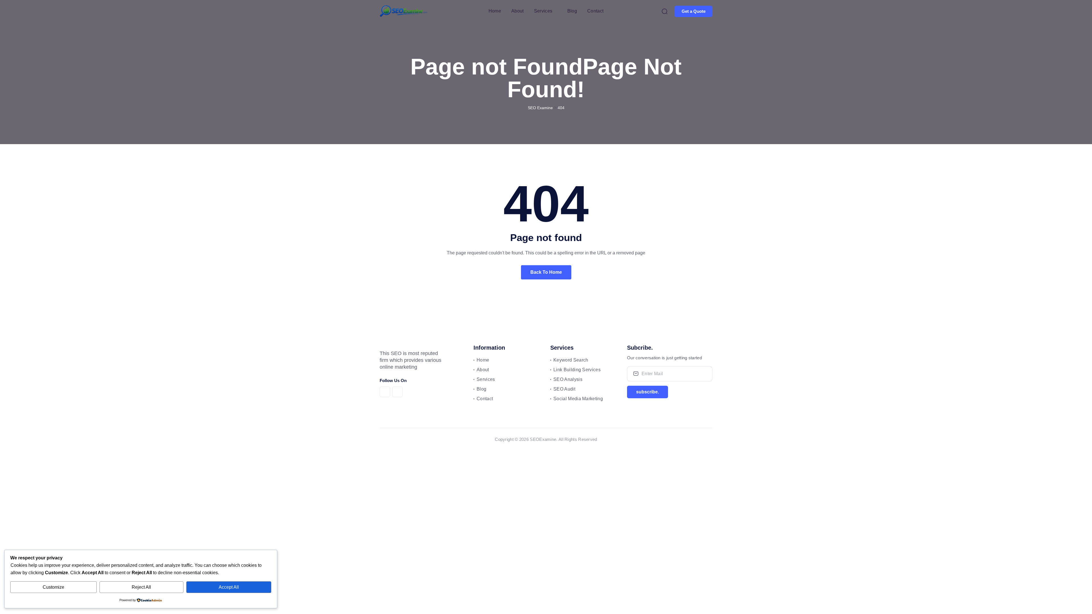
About (517, 11)
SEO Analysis (567, 379)
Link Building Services (577, 369)
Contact (595, 11)
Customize (53, 587)
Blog (572, 11)
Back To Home (546, 272)
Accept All (229, 587)
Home (495, 11)
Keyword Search (570, 360)
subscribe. (647, 391)
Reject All (141, 587)
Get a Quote (694, 11)
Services (543, 11)
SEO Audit (564, 389)
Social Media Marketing (578, 398)
